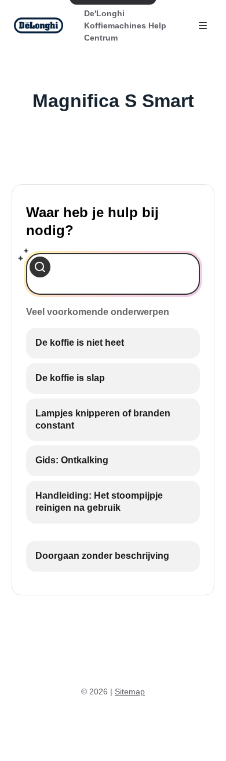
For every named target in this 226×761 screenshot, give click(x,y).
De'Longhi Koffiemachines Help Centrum (125, 25)
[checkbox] (113, 343)
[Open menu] (203, 25)
